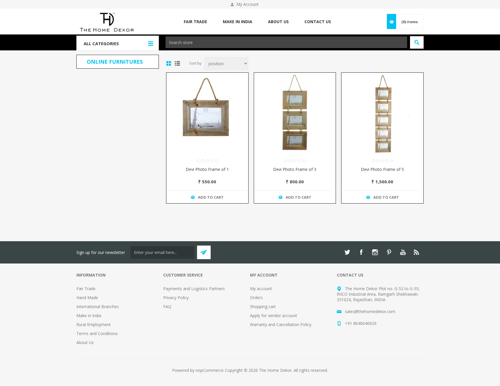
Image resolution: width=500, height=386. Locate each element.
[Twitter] (347, 252)
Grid (168, 63)
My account (261, 288)
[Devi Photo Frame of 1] (207, 114)
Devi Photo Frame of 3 (294, 169)
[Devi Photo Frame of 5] (382, 114)
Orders (256, 297)
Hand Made (87, 297)
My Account (247, 4)
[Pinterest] (389, 252)
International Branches (97, 306)
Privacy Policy (176, 297)
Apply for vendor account (273, 315)
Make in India (88, 315)
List (177, 63)
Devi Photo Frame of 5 (382, 169)
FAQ (167, 306)
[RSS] (416, 252)
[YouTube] (402, 252)
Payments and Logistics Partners (194, 288)
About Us (85, 342)
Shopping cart (263, 306)
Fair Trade (85, 288)
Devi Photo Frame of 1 (207, 169)
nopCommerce (210, 370)
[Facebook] (361, 252)
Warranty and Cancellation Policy (280, 324)
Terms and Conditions (97, 333)
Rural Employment (93, 324)
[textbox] (286, 42)
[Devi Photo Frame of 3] (295, 114)
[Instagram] (375, 252)
